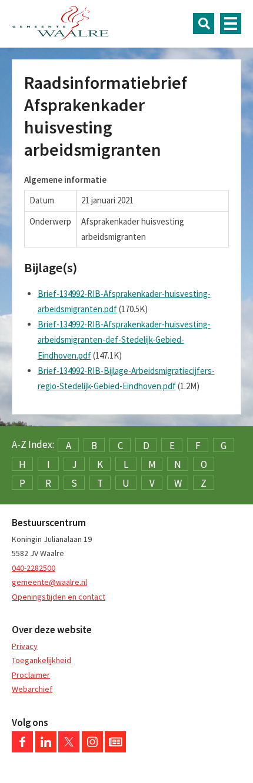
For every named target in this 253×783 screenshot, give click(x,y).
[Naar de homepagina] (60, 23)
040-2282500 (33, 568)
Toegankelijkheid (41, 660)
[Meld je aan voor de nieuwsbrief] (115, 749)
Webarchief (32, 689)
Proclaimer (31, 675)
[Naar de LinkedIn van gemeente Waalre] (45, 749)
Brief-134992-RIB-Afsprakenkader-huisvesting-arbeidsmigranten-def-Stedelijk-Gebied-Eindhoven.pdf (124, 340)
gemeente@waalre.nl (49, 582)
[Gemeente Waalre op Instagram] (92, 749)
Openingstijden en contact (58, 596)
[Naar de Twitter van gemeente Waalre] (68, 749)
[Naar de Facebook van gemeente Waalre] (22, 749)
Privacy (25, 646)
